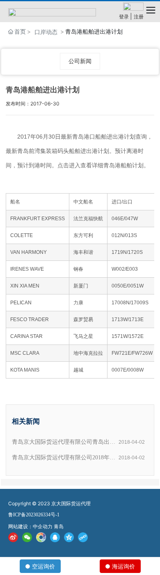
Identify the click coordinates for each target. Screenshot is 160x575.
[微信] (27, 537)
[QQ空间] (69, 537)
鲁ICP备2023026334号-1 (33, 515)
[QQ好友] (55, 537)
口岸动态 (45, 31)
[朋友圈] (41, 537)
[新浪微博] (13, 537)
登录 (124, 17)
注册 (139, 17)
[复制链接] (83, 537)
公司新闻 (80, 60)
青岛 (59, 526)
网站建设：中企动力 (30, 526)
